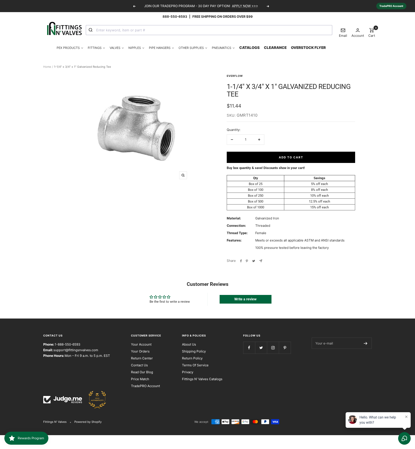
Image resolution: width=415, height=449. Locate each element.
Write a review (245, 299)
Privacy (187, 372)
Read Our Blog (142, 372)
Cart (371, 32)
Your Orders (140, 351)
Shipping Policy (194, 351)
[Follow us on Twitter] (261, 348)
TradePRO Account (391, 6)
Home (47, 66)
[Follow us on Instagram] (273, 348)
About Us (189, 344)
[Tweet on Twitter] (253, 261)
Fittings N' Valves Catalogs (202, 379)
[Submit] (91, 30)
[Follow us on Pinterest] (285, 348)
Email (343, 33)
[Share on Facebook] (241, 261)
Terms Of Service (195, 365)
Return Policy (192, 358)
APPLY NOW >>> (245, 6)
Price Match (140, 379)
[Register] (365, 343)
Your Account (141, 344)
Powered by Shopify (88, 421)
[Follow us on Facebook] (249, 348)
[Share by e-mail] (260, 261)
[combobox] (209, 30)
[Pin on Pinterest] (247, 261)
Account (357, 36)
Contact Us (139, 365)
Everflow (235, 75)
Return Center (142, 358)
